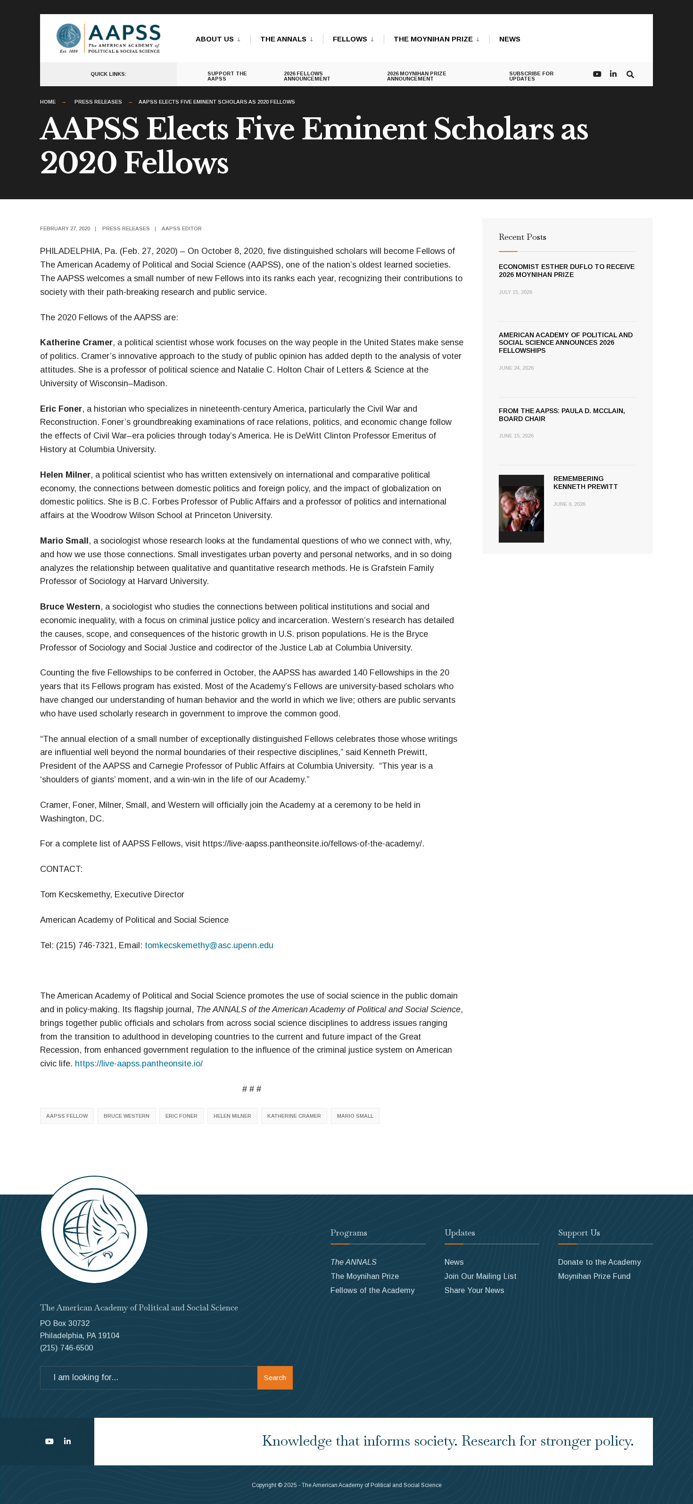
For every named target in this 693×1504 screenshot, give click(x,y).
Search (275, 1378)
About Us (215, 39)
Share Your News (474, 1290)
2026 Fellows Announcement (307, 76)
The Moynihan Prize (433, 39)
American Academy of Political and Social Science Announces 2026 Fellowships (566, 343)
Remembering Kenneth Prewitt (585, 482)
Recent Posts (522, 236)
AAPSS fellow (67, 1116)
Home (48, 102)
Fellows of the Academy (372, 1290)
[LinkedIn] (613, 73)
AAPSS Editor (182, 228)
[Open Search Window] (630, 73)
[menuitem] (223, 37)
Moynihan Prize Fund (594, 1276)
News (509, 39)
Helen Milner (232, 1116)
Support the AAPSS (227, 76)
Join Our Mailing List (481, 1276)
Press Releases (98, 102)
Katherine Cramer (294, 1116)
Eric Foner (181, 1116)
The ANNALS (283, 39)
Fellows (350, 39)
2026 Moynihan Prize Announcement (416, 76)
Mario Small (355, 1116)
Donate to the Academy (599, 1262)
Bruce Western (126, 1116)
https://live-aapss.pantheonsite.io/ (139, 1063)
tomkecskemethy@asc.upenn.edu (209, 945)
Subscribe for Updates (531, 76)
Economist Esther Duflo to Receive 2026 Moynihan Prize (567, 270)
